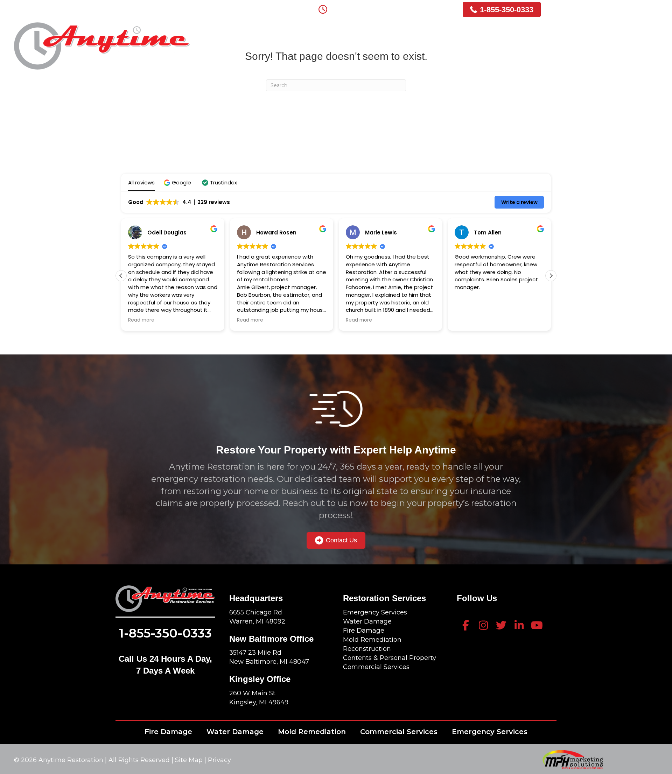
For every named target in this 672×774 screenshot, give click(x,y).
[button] (178, 182)
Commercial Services (376, 667)
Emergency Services (375, 612)
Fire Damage (363, 630)
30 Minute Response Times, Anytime (390, 8)
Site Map (189, 760)
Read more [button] (141, 320)
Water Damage (367, 621)
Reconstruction (367, 649)
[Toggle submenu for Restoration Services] (448, 34)
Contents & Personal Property (389, 658)
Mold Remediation (372, 639)
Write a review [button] (519, 202)
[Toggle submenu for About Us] (345, 34)
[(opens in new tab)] (572, 759)
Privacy (219, 760)
